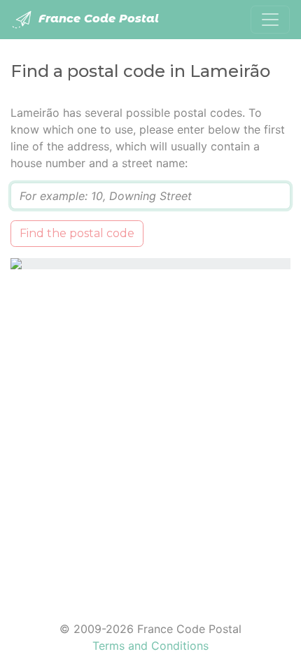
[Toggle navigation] (270, 20)
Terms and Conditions (150, 646)
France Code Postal (97, 18)
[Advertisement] (150, 436)
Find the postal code (77, 233)
